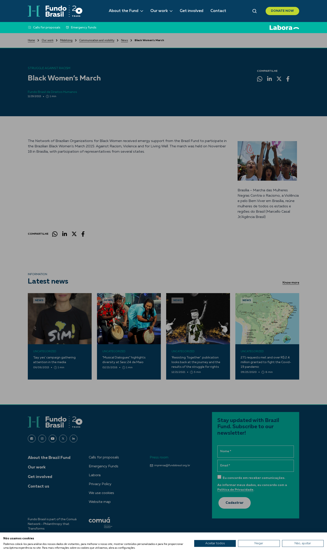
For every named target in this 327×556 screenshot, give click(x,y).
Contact (218, 11)
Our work (159, 11)
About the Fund (123, 11)
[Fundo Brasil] (55, 11)
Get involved (191, 11)
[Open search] (254, 11)
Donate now (282, 10)
